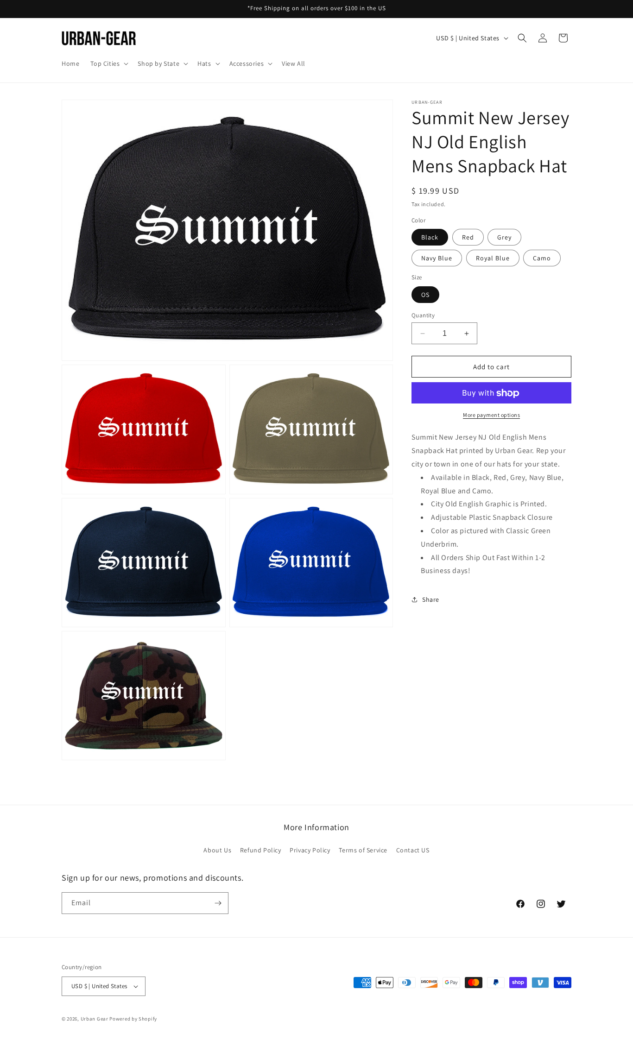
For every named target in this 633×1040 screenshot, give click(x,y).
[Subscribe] (218, 903)
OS (425, 294)
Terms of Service (363, 850)
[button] (108, 63)
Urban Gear (94, 1018)
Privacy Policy (310, 850)
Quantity (423, 315)
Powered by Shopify (133, 1018)
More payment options (491, 415)
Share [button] (430, 599)
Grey (504, 237)
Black (429, 237)
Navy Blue (436, 258)
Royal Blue (493, 258)
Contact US (413, 850)
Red (468, 237)
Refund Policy (260, 850)
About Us (217, 850)
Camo (542, 258)
